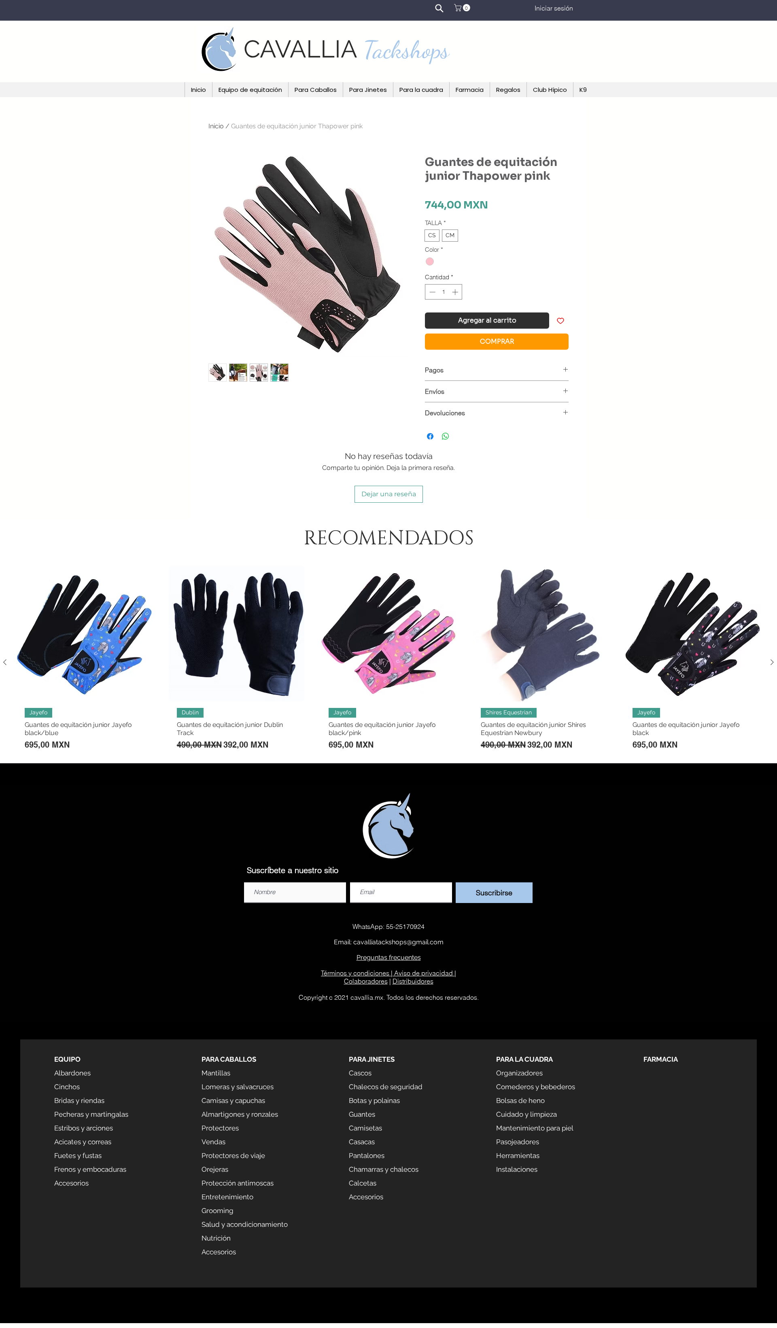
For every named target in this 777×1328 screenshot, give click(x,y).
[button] (463, 7)
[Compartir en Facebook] (430, 436)
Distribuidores (413, 981)
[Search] (439, 8)
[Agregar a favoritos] (560, 320)
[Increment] (455, 292)
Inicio (216, 126)
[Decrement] (431, 292)
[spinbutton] (443, 292)
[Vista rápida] (85, 634)
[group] (388, 662)
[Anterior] (5, 662)
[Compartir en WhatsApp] (445, 436)
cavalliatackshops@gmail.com (398, 942)
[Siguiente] (772, 662)
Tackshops (406, 49)
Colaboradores (366, 981)
